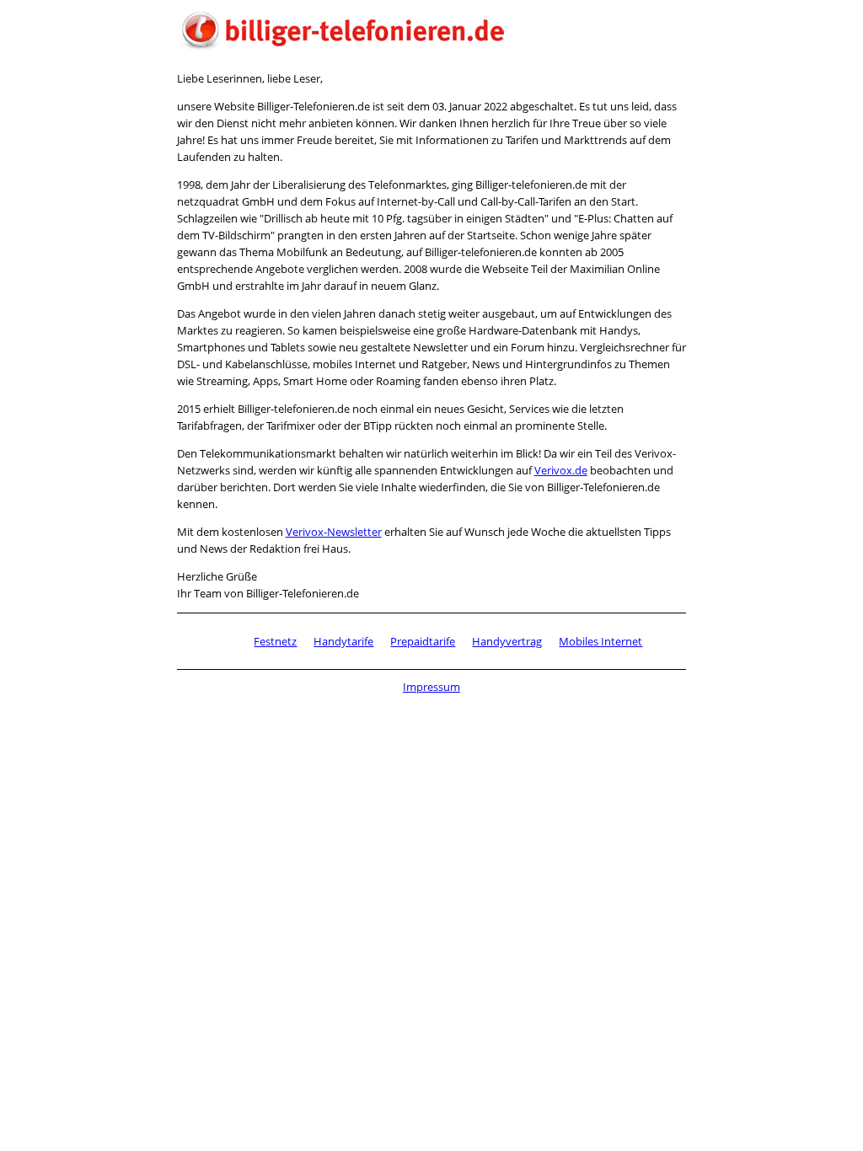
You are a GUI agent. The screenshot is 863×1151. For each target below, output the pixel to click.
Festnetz (275, 641)
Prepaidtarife (422, 641)
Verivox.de (560, 470)
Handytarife (343, 641)
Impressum (431, 686)
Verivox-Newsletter (334, 531)
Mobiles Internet (600, 641)
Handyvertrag (507, 641)
